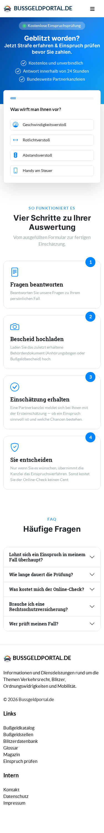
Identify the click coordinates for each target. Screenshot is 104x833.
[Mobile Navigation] (95, 8)
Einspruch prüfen (20, 761)
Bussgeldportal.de (42, 8)
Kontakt (11, 789)
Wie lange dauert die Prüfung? (41, 574)
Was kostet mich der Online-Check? (46, 589)
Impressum (14, 802)
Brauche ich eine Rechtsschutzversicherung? (38, 606)
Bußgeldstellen (18, 734)
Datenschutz (16, 796)
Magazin (11, 754)
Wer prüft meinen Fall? (33, 624)
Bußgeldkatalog (18, 727)
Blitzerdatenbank (20, 741)
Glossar (10, 747)
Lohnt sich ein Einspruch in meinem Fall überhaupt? (47, 557)
